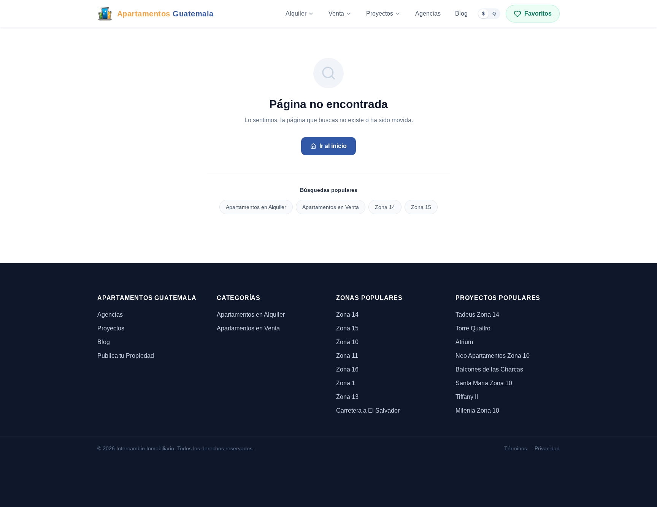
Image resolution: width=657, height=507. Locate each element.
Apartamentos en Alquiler (256, 207)
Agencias (428, 13)
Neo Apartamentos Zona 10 (492, 355)
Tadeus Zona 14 (477, 314)
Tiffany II (466, 397)
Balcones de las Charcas (489, 369)
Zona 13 (347, 397)
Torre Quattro (472, 328)
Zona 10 (347, 342)
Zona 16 (347, 369)
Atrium (464, 342)
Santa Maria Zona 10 (483, 383)
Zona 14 (385, 207)
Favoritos (538, 13)
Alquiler (296, 13)
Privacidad (547, 448)
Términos (515, 448)
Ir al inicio (333, 146)
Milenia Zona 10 (477, 410)
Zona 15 (421, 207)
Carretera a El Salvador (368, 410)
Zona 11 (347, 355)
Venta (336, 13)
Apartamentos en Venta (330, 207)
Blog (461, 13)
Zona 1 (345, 383)
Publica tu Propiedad (125, 355)
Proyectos (379, 13)
